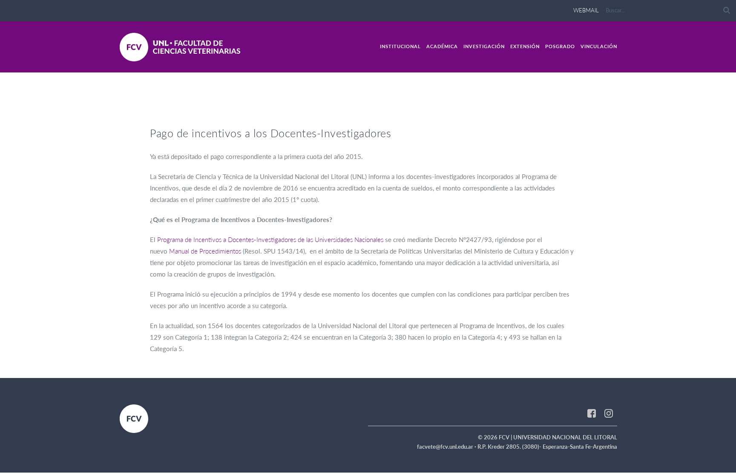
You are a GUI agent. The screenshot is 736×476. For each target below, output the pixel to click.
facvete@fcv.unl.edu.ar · (447, 446)
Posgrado (560, 46)
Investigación (484, 46)
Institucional (400, 46)
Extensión (525, 46)
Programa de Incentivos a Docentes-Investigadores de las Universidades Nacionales (270, 239)
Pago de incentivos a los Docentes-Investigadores (270, 133)
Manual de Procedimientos (205, 251)
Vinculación (599, 46)
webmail (586, 10)
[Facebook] (591, 413)
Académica (442, 46)
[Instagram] (608, 413)
